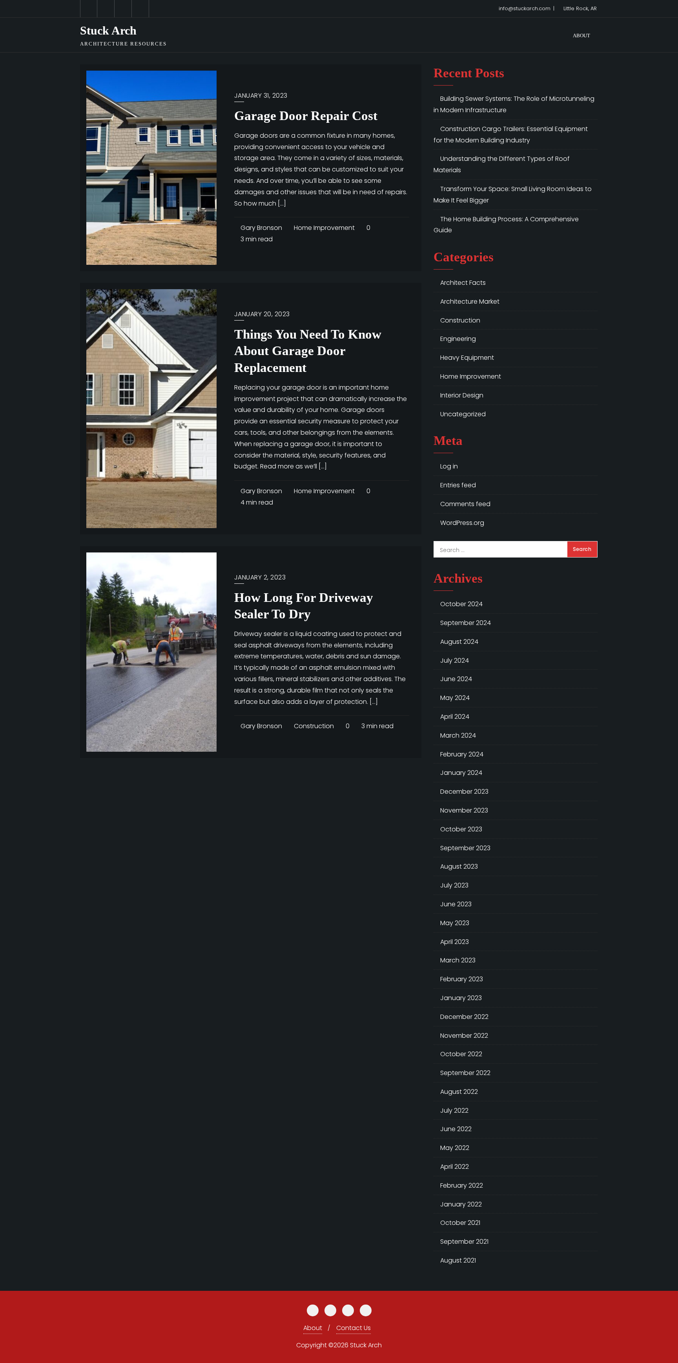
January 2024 (461, 772)
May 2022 (454, 1147)
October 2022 (461, 1054)
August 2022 (459, 1091)
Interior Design (461, 395)
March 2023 (458, 960)
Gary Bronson (260, 227)
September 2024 (465, 622)
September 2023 (465, 848)
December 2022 (464, 1016)
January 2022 (461, 1204)
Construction (313, 726)
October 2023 (461, 829)
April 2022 (454, 1166)
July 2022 (454, 1110)
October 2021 (460, 1222)
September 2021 (464, 1241)
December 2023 (464, 791)
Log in (449, 466)
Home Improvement (323, 227)
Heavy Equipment (467, 357)
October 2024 (461, 604)
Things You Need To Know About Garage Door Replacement (307, 351)
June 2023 (456, 904)
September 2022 (465, 1072)
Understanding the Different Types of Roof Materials (502, 164)
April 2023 (454, 941)
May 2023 (454, 922)
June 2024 (456, 678)
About (312, 1327)
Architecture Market (469, 301)
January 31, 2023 (261, 95)
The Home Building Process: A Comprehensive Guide (506, 225)
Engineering (458, 338)
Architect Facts (463, 282)
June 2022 (456, 1128)
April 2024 (454, 716)
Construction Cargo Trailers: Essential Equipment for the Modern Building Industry (511, 134)
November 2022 (464, 1035)
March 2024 (458, 735)
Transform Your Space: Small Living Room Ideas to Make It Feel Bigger (513, 194)
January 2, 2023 (260, 577)
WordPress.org (462, 522)
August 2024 (459, 641)
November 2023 (464, 810)
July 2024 (454, 660)
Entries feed (458, 485)
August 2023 (459, 866)
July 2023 (454, 885)
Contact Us (353, 1327)
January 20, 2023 (262, 314)
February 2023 (461, 979)
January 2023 (461, 997)
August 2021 (458, 1260)
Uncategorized (463, 414)
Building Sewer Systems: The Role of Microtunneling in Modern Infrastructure (514, 104)
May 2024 (455, 697)
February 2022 (461, 1185)
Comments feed (465, 503)
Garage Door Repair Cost (305, 116)
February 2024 (461, 754)
